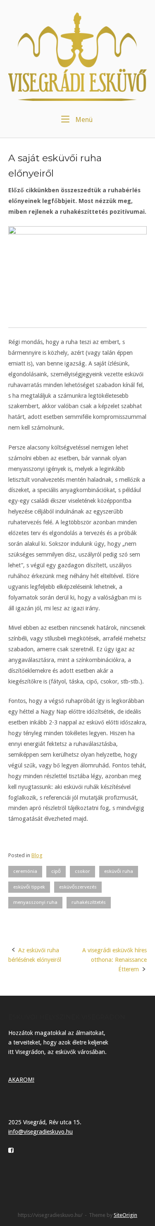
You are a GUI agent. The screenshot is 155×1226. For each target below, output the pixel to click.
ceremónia (25, 871)
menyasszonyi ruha (35, 902)
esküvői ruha (118, 871)
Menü (83, 119)
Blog (37, 855)
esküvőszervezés (78, 887)
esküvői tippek (29, 887)
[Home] (77, 56)
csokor (82, 871)
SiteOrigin (125, 1215)
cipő (56, 871)
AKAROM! (21, 1079)
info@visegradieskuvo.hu (40, 1131)
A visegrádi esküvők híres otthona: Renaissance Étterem (114, 960)
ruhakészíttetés (89, 902)
